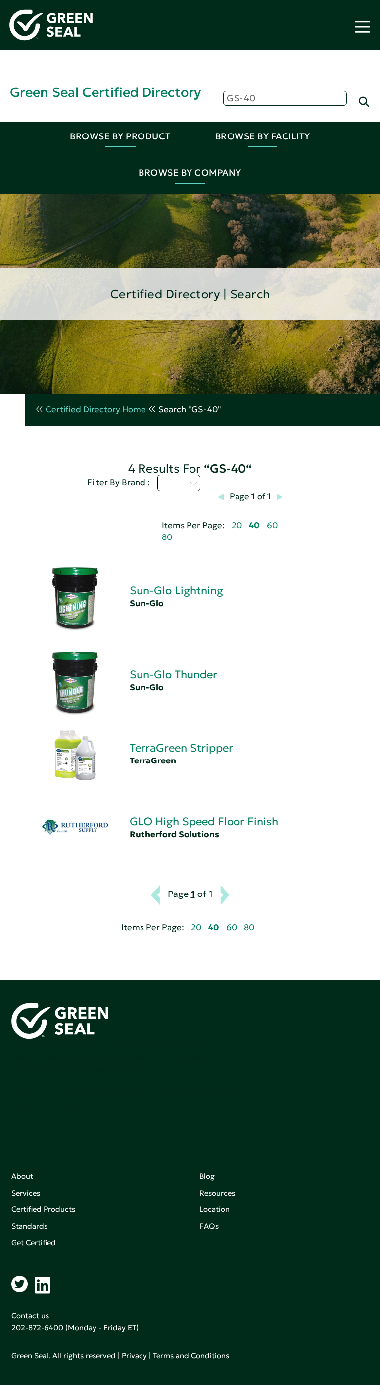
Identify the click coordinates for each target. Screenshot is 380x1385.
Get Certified (33, 1242)
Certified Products (43, 1209)
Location (214, 1209)
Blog (207, 1176)
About (22, 1176)
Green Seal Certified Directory (105, 92)
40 (254, 525)
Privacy (134, 1355)
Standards (29, 1226)
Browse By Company (190, 172)
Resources (217, 1193)
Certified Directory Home (96, 409)
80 (167, 537)
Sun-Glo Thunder (173, 674)
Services (25, 1193)
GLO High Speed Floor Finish (204, 821)
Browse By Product (120, 136)
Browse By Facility (262, 136)
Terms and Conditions (191, 1355)
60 (272, 525)
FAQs (209, 1226)
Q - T (173, 482)
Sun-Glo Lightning (176, 590)
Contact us (30, 1315)
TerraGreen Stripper (181, 748)
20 (237, 525)
